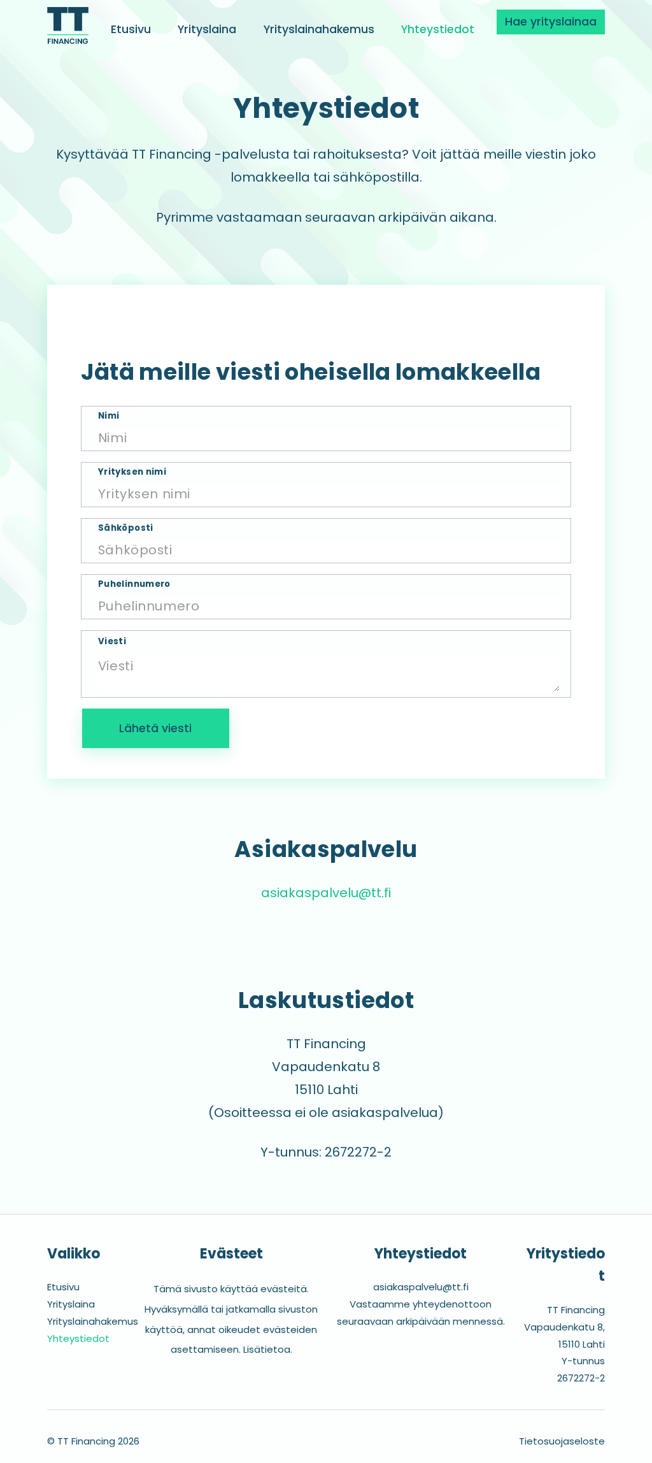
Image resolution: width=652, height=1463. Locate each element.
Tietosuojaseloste (562, 1441)
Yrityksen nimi (132, 472)
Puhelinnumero (134, 584)
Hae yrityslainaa (551, 21)
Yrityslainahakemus (319, 29)
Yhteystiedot (437, 29)
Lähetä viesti (155, 728)
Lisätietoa (266, 1349)
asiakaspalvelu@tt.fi (326, 893)
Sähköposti (125, 528)
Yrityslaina (207, 29)
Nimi (109, 416)
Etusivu (131, 29)
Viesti (112, 641)
